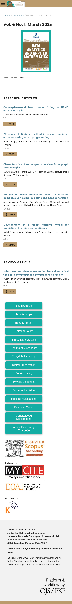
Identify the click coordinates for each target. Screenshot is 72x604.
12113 (11, 291)
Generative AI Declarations (24, 417)
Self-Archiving (23, 373)
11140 (11, 124)
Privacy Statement (24, 381)
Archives (18, 15)
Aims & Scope (23, 314)
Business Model (23, 407)
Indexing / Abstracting (24, 398)
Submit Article (24, 305)
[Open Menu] (3, 3)
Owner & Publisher (24, 390)
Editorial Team (23, 322)
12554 (11, 214)
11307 (11, 154)
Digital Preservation (23, 365)
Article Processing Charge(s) (24, 429)
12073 (11, 184)
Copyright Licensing (24, 356)
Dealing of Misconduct (24, 348)
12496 (11, 244)
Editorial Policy (24, 331)
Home (7, 15)
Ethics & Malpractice (24, 339)
